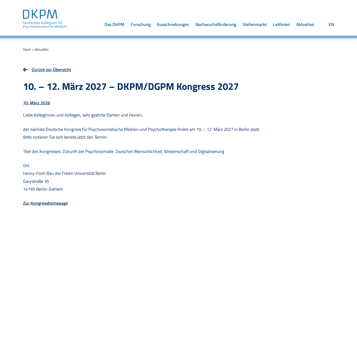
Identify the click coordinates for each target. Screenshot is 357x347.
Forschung (141, 24)
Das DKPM (114, 24)
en (331, 24)
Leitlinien (281, 24)
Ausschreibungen (173, 24)
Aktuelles (305, 24)
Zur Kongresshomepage (45, 203)
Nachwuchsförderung (216, 24)
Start (27, 49)
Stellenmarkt (254, 24)
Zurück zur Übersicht (51, 69)
